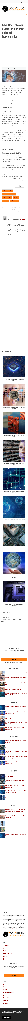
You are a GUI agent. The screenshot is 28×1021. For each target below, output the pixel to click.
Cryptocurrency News (7, 948)
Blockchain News (7, 945)
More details (22, 219)
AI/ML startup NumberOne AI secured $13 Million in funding (14, 464)
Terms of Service (7, 995)
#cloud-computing (7, 190)
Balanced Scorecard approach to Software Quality (14, 822)
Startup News (6, 958)
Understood (7, 1017)
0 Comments (19, 68)
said (3, 111)
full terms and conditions (16, 928)
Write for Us (12, 992)
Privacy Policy (7, 997)
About (5, 986)
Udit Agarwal (10, 216)
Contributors (6, 992)
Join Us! (6, 1005)
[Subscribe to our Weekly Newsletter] (14, 655)
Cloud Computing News (8, 953)
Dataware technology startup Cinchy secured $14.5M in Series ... (14, 520)
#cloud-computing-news (9, 194)
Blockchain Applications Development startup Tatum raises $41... (14, 408)
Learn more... (18, 1014)
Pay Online (6, 1000)
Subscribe (14, 659)
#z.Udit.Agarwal (14, 200)
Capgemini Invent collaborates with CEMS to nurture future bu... (14, 492)
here (19, 183)
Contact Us (6, 989)
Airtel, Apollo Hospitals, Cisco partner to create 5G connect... (14, 436)
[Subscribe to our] (19, 2)
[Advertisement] (14, 53)
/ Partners (9, 986)
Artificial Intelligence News (8, 950)
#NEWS (16, 197)
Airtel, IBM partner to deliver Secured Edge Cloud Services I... (14, 576)
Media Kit (6, 1003)
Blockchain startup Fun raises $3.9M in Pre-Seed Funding (16, 672)
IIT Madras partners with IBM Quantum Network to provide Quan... (14, 605)
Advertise (6, 984)
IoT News (6, 956)
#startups (5, 200)
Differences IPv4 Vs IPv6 (10, 828)
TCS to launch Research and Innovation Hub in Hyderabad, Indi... (14, 548)
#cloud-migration (7, 197)
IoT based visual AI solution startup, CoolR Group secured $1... (14, 380)
